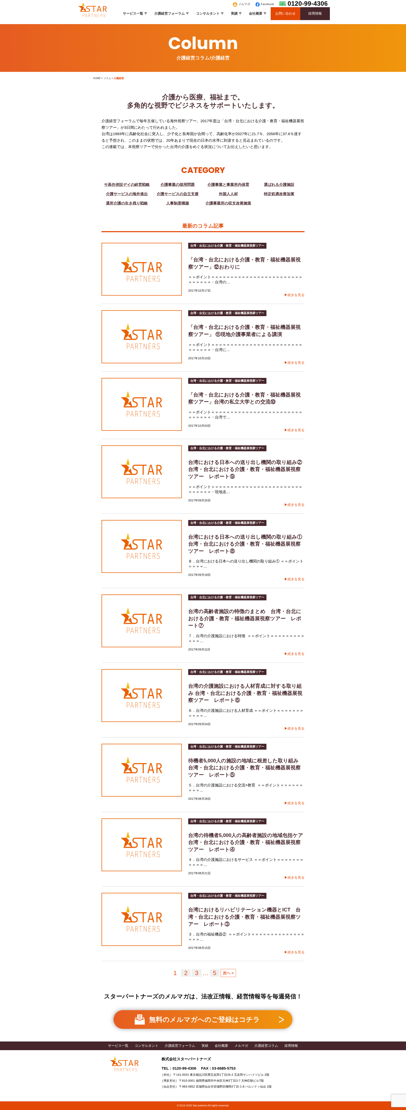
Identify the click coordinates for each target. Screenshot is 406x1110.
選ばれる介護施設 (279, 184)
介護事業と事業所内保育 (228, 184)
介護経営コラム (266, 1045)
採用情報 (315, 13)
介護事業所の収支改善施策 (228, 203)
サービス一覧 (133, 13)
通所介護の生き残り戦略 (127, 203)
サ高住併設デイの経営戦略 (127, 184)
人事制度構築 (177, 203)
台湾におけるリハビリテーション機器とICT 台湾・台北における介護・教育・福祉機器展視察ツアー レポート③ (244, 917)
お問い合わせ (285, 13)
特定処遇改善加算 (279, 194)
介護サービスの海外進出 (127, 194)
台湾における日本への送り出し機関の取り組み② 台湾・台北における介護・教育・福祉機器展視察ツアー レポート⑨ (247, 469)
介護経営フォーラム (169, 13)
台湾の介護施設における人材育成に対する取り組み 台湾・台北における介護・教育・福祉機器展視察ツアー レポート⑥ (245, 693)
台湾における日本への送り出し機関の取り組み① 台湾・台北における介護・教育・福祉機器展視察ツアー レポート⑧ (247, 544)
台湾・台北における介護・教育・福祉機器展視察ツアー (227, 245)
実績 (234, 13)
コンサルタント (208, 13)
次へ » (228, 973)
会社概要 (255, 13)
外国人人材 (228, 194)
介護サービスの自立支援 (178, 194)
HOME (97, 78)
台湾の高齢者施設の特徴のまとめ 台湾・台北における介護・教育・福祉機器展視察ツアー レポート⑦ (244, 618)
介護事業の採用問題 (177, 184)
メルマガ (244, 4)
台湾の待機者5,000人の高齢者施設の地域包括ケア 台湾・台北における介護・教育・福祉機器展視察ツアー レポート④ (248, 842)
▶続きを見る (294, 295)
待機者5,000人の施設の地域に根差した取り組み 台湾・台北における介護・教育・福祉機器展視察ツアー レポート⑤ (246, 768)
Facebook (267, 4)
